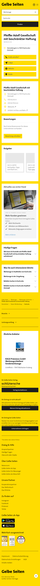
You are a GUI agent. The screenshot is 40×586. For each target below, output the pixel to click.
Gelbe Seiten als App (9, 468)
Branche (4, 313)
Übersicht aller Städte (9, 455)
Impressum (6, 556)
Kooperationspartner (9, 484)
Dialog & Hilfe (8, 445)
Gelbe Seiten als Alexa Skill (11, 474)
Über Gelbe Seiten (9, 461)
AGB (25, 559)
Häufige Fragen (7, 452)
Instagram (5, 501)
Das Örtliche (6, 490)
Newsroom (6, 465)
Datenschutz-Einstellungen (11, 559)
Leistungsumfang (8, 322)
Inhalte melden (7, 563)
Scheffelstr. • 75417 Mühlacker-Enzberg (18, 363)
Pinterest (5, 506)
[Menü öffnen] (37, 4)
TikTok (4, 509)
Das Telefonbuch (7, 487)
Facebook (5, 503)
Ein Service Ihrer (10, 578)
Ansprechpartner (8, 449)
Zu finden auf (8, 496)
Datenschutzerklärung (20, 556)
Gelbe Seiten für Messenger (11, 471)
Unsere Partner (8, 480)
